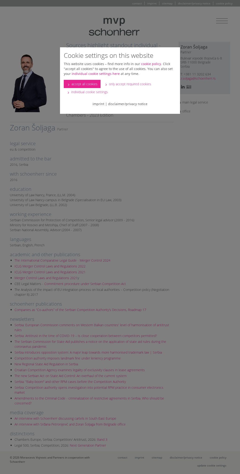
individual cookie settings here (96, 73)
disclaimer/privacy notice (127, 104)
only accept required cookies (129, 84)
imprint (98, 104)
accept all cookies (84, 84)
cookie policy (151, 64)
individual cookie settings (89, 92)
